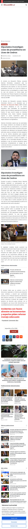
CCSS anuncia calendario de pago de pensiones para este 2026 (18, 474)
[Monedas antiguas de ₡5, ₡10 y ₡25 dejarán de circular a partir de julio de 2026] (7, 392)
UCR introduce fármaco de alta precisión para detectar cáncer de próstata (20, 416)
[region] (14, 516)
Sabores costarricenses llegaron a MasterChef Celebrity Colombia (16, 281)
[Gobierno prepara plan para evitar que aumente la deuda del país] (7, 409)
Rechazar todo (14, 525)
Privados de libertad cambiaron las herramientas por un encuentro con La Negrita (18, 431)
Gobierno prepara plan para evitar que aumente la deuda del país (7, 416)
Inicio (3, 41)
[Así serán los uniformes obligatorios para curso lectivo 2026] (5, 481)
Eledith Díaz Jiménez (6, 55)
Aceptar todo (14, 518)
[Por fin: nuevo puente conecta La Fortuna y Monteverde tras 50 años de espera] (5, 495)
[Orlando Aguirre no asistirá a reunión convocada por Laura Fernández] (5, 453)
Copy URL (14, 331)
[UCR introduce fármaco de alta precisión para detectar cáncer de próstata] (21, 409)
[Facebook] (3, 336)
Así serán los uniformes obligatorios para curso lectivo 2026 (18, 480)
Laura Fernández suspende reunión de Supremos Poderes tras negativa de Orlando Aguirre (18, 446)
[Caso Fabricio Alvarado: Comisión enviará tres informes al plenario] (21, 392)
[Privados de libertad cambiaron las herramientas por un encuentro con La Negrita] (5, 271)
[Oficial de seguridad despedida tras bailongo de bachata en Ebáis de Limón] (5, 488)
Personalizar (14, 522)
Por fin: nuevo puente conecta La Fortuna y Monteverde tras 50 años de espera (18, 494)
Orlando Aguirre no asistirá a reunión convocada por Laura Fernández (18, 453)
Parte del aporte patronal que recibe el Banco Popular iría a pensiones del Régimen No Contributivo (18, 461)
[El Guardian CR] (9, 5)
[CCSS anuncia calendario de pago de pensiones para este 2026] (5, 474)
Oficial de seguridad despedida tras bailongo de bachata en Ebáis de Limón (18, 487)
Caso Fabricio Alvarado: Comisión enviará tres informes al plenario (20, 399)
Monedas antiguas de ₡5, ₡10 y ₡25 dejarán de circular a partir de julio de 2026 (7, 399)
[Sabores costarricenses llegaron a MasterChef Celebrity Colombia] (5, 281)
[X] (7, 336)
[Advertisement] (14, 26)
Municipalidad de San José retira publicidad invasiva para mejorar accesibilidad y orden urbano (18, 502)
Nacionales (7, 41)
